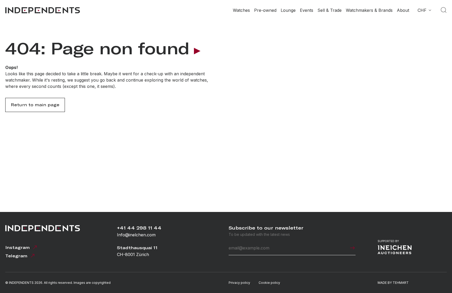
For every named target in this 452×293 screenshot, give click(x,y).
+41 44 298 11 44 (139, 228)
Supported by (388, 241)
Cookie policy (269, 283)
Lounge (288, 10)
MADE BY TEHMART (393, 283)
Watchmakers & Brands (369, 10)
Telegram (16, 255)
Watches (241, 10)
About (403, 10)
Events (306, 10)
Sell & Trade (329, 10)
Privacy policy (239, 283)
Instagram (17, 247)
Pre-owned (265, 10)
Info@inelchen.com (136, 234)
